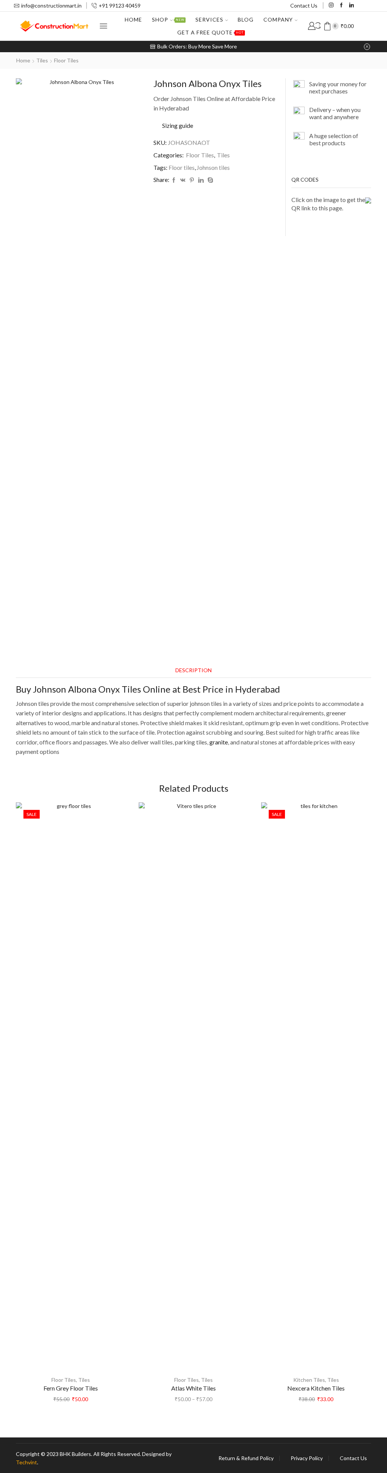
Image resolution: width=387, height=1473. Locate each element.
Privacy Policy (307, 1458)
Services (209, 19)
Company (278, 19)
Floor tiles (182, 167)
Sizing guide (177, 125)
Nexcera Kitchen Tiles (316, 1388)
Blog (246, 19)
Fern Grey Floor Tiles (70, 1388)
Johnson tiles (213, 167)
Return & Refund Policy (246, 1458)
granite (218, 742)
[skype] (209, 180)
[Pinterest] (191, 180)
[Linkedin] (351, 5)
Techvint (26, 1462)
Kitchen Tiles (309, 1380)
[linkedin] (201, 180)
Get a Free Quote (210, 32)
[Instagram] (331, 5)
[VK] (182, 180)
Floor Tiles (66, 60)
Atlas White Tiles (193, 1388)
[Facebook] (341, 5)
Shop (168, 19)
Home (133, 19)
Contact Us (303, 5)
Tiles (42, 60)
